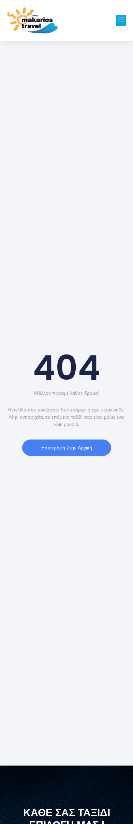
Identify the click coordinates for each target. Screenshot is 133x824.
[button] (121, 20)
